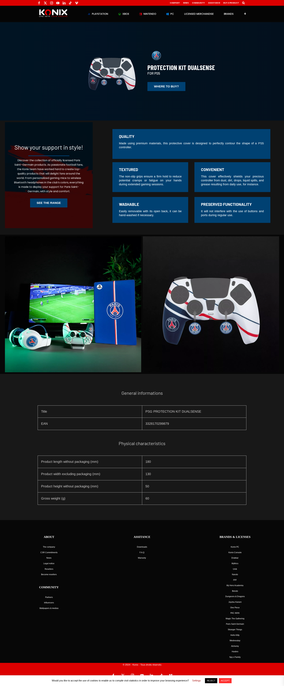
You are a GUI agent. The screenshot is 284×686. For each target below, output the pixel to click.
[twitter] (45, 2)
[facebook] (39, 2)
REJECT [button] (211, 680)
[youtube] (57, 2)
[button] (243, 3)
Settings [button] (196, 680)
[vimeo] (76, 2)
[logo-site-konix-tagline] (53, 10)
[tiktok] (70, 2)
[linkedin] (64, 2)
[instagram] (51, 2)
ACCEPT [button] (225, 680)
